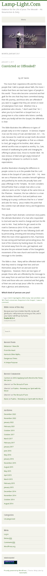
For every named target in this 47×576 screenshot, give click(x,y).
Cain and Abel (35, 298)
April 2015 (8, 475)
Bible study (26, 298)
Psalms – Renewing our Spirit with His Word (27, 399)
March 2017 (8, 439)
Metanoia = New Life (11, 346)
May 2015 (7, 471)
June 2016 (7, 451)
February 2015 (9, 483)
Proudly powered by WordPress (15, 570)
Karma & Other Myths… (12, 354)
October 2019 (9, 430)
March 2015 (8, 479)
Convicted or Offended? (19, 66)
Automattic (23, 573)
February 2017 (9, 443)
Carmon (7, 378)
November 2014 (10, 495)
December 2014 (10, 491)
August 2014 (8, 503)
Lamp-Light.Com (21, 4)
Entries (8, 538)
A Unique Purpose (10, 362)
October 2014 (9, 499)
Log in (6, 534)
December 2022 (10, 414)
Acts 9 (10, 298)
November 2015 (10, 463)
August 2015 (8, 467)
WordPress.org (9, 546)
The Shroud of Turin (20, 384)
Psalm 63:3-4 (9, 318)
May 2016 (7, 455)
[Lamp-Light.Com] (24, 47)
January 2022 (9, 422)
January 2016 (9, 459)
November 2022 (10, 418)
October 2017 (9, 434)
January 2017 (9, 447)
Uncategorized (9, 519)
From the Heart (9, 350)
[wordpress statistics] (10, 563)
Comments (9, 542)
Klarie (6, 399)
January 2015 (9, 487)
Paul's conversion (11, 300)
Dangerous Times (10, 358)
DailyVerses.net (9, 320)
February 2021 (9, 426)
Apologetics (17, 298)
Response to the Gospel (26, 300)
